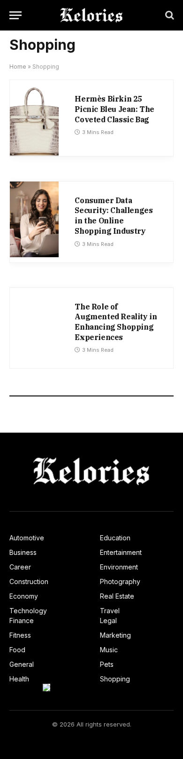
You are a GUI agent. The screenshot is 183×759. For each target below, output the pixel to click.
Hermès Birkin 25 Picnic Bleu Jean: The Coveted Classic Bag (114, 109)
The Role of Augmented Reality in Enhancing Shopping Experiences (116, 322)
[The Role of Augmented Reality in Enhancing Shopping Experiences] (34, 326)
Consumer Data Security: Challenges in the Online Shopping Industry (113, 216)
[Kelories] (91, 15)
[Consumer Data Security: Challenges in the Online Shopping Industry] (34, 219)
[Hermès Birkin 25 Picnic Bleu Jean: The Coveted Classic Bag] (34, 118)
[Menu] (15, 15)
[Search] (169, 15)
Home (17, 66)
